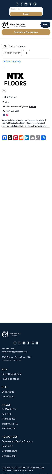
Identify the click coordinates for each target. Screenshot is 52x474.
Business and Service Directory (17, 441)
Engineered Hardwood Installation (31, 120)
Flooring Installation (17, 123)
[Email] (37, 343)
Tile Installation (40, 126)
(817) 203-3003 (12, 111)
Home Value (8, 396)
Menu (45, 24)
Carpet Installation (9, 120)
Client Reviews (9, 451)
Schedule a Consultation (26, 32)
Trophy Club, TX (10, 424)
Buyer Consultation (11, 374)
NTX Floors (9, 97)
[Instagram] (21, 4)
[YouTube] (26, 4)
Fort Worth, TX (9, 409)
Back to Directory (12, 61)
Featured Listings (10, 379)
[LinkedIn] (35, 4)
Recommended (11, 53)
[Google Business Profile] (30, 4)
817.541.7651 (8, 348)
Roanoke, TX (8, 419)
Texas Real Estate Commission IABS (16, 468)
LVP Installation (26, 126)
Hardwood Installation (35, 123)
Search (26, 14)
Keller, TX (7, 414)
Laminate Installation (10, 126)
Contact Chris (8, 456)
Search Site (7, 446)
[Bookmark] (4, 90)
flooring (5, 123)
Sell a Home (8, 392)
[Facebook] (17, 4)
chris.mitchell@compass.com (14, 352)
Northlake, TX (8, 428)
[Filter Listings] (5, 46)
